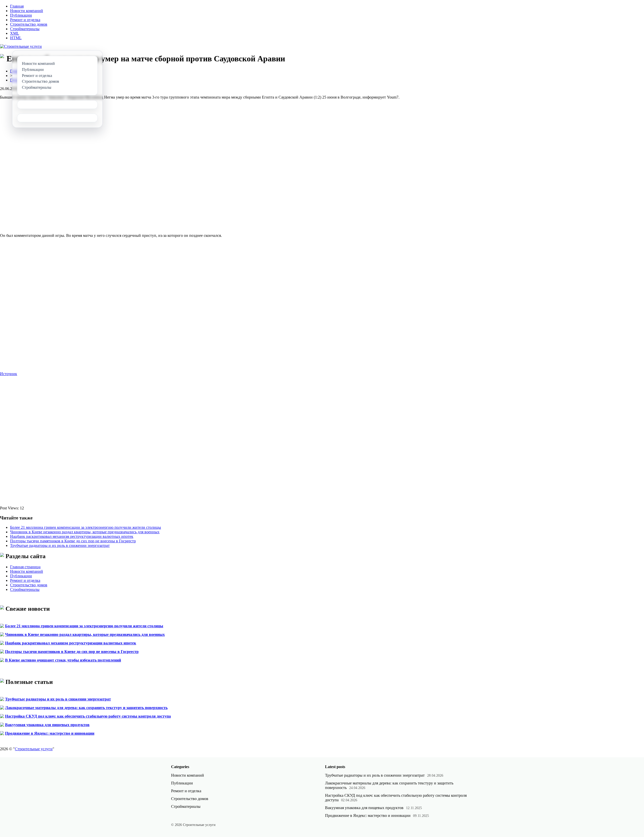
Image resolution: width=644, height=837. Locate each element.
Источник (8, 374)
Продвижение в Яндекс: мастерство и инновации (49, 733)
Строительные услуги (34, 749)
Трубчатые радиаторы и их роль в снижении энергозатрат (60, 545)
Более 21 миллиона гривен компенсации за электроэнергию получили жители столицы (85, 527)
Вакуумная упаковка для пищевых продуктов (47, 725)
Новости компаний (26, 11)
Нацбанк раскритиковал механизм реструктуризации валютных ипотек (71, 536)
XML (14, 33)
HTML (16, 38)
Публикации (21, 15)
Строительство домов (28, 24)
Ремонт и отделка (25, 20)
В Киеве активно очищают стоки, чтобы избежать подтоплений (63, 660)
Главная (17, 6)
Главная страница (25, 567)
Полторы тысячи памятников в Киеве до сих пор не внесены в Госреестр (73, 541)
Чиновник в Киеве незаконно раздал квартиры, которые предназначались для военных (84, 532)
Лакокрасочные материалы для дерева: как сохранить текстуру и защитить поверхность (86, 708)
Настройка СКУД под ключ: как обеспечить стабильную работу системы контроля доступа (88, 716)
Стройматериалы (24, 29)
